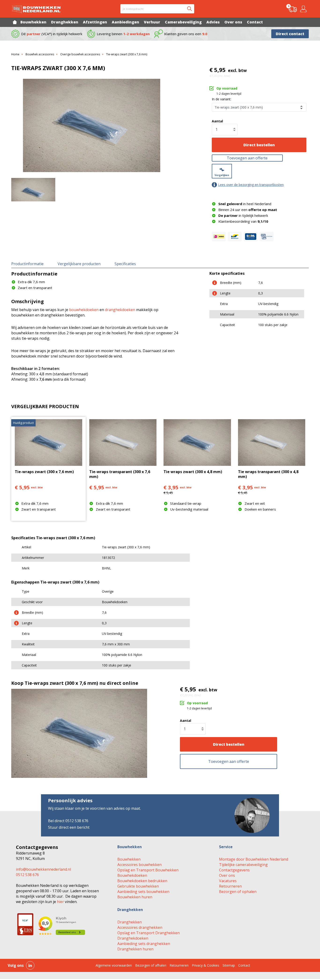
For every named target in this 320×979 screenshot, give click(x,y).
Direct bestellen (259, 144)
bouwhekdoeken (84, 309)
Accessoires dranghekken (139, 927)
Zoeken (189, 8)
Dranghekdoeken (132, 938)
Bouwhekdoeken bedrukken (142, 880)
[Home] (14, 22)
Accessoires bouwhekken (139, 864)
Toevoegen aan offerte (247, 158)
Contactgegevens (234, 870)
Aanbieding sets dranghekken (143, 943)
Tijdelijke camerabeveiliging (243, 864)
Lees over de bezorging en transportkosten (251, 184)
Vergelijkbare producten (79, 263)
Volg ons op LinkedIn (30, 965)
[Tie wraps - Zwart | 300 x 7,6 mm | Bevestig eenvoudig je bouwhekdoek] (91, 125)
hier (60, 901)
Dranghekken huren (135, 949)
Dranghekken (129, 922)
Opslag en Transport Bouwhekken (148, 870)
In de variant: (221, 99)
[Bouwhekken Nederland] (36, 8)
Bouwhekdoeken (132, 875)
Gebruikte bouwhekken (138, 886)
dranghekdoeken (120, 309)
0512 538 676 (27, 874)
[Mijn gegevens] (304, 9)
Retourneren (230, 886)
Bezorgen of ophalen (238, 891)
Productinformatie (27, 263)
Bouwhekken (129, 859)
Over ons (227, 875)
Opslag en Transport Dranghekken (148, 932)
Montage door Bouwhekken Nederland (253, 859)
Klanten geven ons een (185, 33)
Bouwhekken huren (134, 897)
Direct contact (290, 33)
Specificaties (125, 263)
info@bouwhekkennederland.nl (43, 869)
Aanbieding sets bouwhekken (143, 891)
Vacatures (228, 880)
